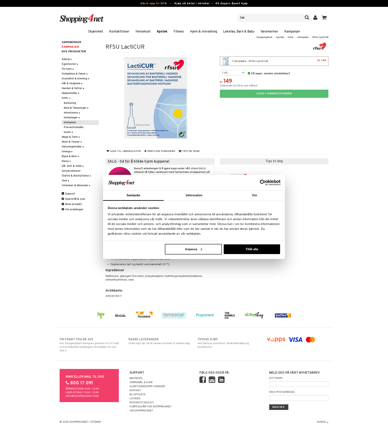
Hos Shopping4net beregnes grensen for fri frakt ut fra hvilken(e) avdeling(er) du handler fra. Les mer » (89, 345)
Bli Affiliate (138, 394)
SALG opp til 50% (153, 3)
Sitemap (96, 422)
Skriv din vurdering (161, 151)
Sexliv (68, 132)
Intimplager (71, 117)
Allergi (66, 59)
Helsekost (143, 32)
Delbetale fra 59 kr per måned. (239, 85)
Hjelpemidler (70, 93)
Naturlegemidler (72, 146)
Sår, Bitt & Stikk (72, 166)
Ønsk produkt (73, 204)
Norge (321, 422)
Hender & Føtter (72, 88)
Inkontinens (71, 113)
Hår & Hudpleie (71, 83)
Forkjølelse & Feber (74, 74)
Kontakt (135, 390)
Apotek (162, 32)
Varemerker (269, 32)
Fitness (179, 32)
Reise (66, 161)
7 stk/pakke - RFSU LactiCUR (278, 61)
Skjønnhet (95, 32)
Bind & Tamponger (75, 108)
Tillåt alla (252, 249)
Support (69, 193)
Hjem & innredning (203, 32)
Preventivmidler (74, 127)
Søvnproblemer (71, 171)
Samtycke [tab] (133, 195)
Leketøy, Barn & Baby (238, 32)
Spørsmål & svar (74, 199)
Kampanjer (292, 32)
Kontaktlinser (119, 32)
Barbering (70, 103)
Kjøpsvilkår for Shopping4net (151, 406)
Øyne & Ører (70, 156)
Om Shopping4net (141, 410)
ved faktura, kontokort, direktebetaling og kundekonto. (223, 343)
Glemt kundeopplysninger (147, 386)
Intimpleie (302, 37)
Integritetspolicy (142, 402)
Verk (65, 180)
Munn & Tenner (71, 142)
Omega (66, 151)
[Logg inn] (315, 18)
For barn (67, 69)
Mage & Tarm (70, 137)
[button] (324, 18)
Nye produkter (74, 51)
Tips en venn (190, 151)
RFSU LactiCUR (320, 37)
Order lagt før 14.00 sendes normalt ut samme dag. (159, 341)
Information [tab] (194, 195)
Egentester (69, 64)
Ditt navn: (276, 378)
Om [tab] (254, 195)
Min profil (136, 378)
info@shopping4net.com (82, 396)
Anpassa (191, 249)
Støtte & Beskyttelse (76, 176)
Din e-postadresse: (282, 392)
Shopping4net (264, 37)
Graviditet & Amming (75, 78)
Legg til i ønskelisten (125, 151)
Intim (291, 37)
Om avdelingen (73, 209)
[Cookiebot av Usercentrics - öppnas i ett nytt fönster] (262, 183)
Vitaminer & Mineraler (75, 185)
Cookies (135, 398)
